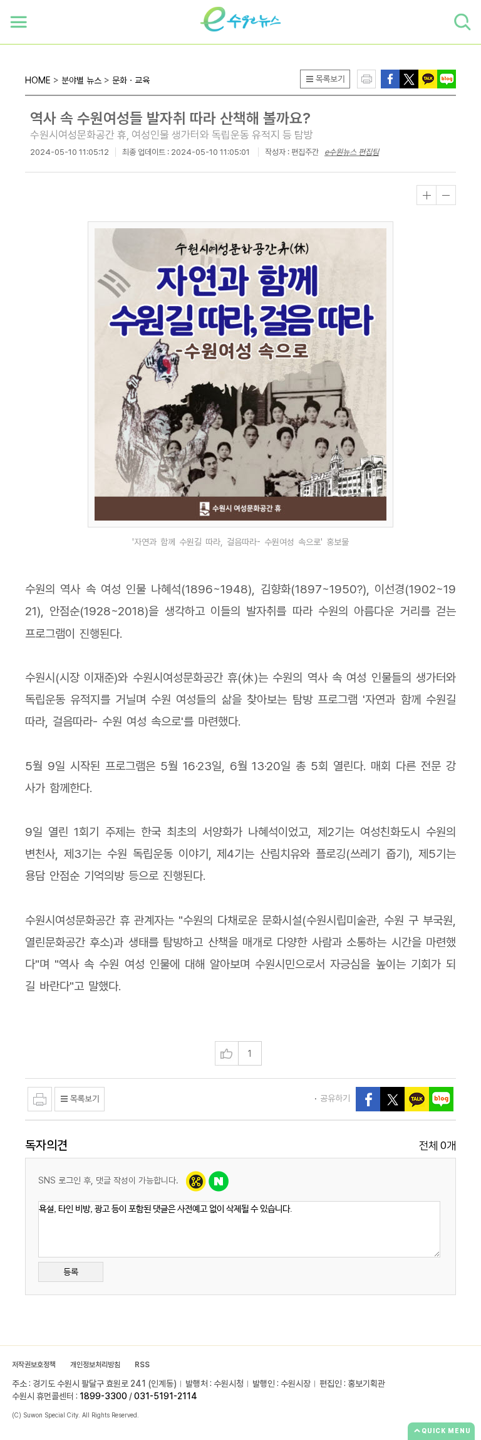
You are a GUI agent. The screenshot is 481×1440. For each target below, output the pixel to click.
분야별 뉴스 (81, 80)
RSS (142, 1364)
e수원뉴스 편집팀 (351, 152)
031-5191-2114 (165, 1396)
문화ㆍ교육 (131, 80)
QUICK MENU (446, 1430)
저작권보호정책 (34, 1364)
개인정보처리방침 (95, 1364)
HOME (38, 80)
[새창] (409, 78)
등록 (70, 1272)
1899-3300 (103, 1396)
